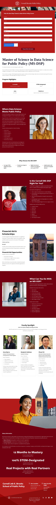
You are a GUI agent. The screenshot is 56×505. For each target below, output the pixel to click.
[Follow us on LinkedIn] (49, 498)
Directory (45, 490)
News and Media (46, 487)
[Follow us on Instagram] (46, 498)
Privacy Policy (37, 499)
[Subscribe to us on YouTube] (52, 498)
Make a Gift (46, 488)
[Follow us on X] (43, 498)
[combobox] (28, 40)
